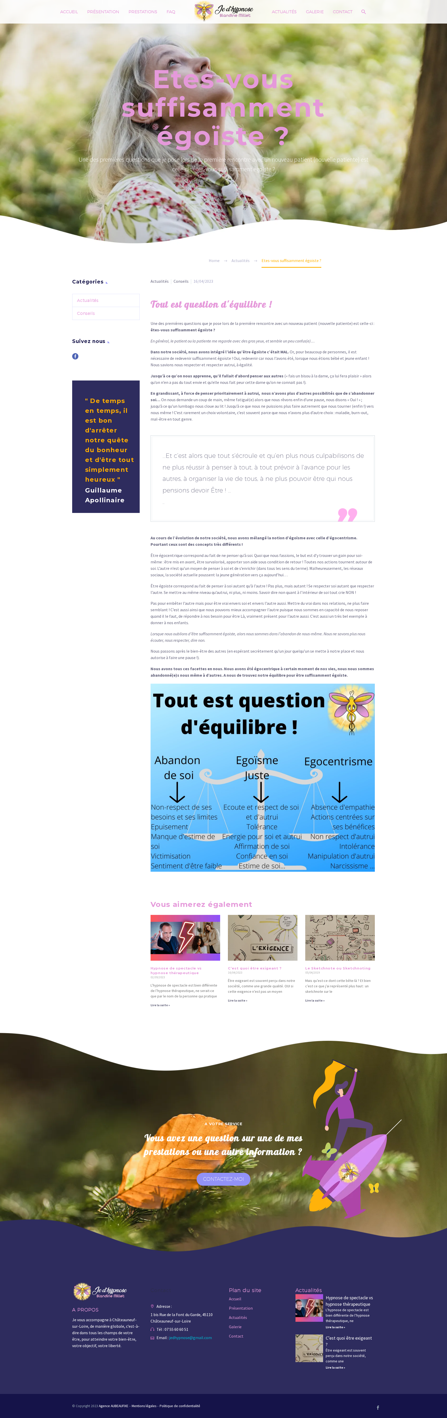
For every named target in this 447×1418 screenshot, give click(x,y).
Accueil (69, 11)
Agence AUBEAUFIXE (113, 1406)
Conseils (181, 281)
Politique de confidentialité (180, 1406)
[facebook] (75, 358)
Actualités (284, 11)
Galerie (315, 11)
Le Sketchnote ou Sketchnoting (338, 968)
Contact (343, 11)
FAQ (171, 11)
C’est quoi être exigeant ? (255, 968)
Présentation (103, 11)
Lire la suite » (160, 1005)
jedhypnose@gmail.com (190, 1337)
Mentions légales (144, 1406)
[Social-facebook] (378, 1408)
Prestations (143, 11)
